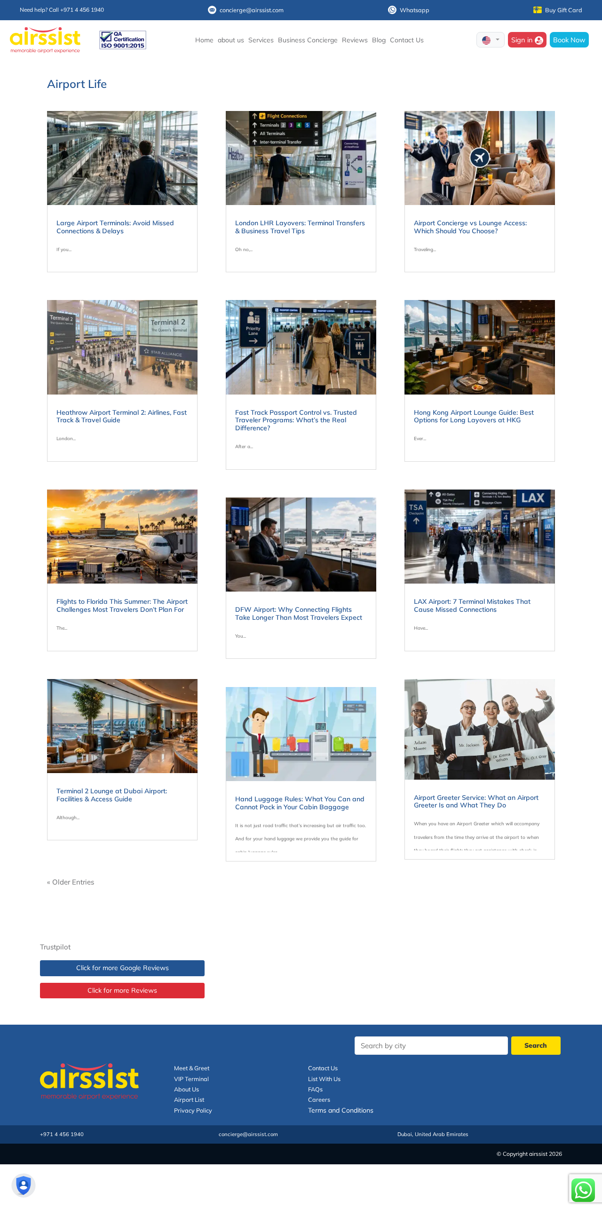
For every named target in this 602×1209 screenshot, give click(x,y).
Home (204, 40)
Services (261, 40)
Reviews (355, 40)
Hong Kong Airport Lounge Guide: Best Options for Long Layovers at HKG (474, 416)
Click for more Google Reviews (122, 968)
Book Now (569, 39)
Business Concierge (308, 40)
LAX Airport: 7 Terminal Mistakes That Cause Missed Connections (472, 605)
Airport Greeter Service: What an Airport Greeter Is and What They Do (476, 801)
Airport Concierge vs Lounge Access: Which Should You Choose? (470, 227)
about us (231, 40)
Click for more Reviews (122, 990)
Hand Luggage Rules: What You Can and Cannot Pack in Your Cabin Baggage (299, 803)
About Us (186, 1089)
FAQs (315, 1089)
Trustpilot (55, 946)
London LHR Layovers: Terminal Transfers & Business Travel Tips (300, 227)
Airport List (189, 1099)
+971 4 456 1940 (62, 1134)
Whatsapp (414, 10)
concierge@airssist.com (252, 10)
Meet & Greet (191, 1068)
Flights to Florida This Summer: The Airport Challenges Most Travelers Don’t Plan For (122, 605)
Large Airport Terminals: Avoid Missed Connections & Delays (115, 227)
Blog (379, 40)
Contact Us (407, 40)
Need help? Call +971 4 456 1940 (62, 9)
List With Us (324, 1079)
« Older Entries (70, 881)
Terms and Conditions (340, 1110)
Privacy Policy (193, 1110)
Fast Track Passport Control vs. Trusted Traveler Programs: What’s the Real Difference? (296, 420)
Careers (319, 1099)
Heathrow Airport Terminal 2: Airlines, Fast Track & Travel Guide (121, 416)
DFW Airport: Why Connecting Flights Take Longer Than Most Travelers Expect (298, 613)
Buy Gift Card (563, 10)
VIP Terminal (191, 1079)
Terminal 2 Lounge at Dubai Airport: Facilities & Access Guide (111, 795)
